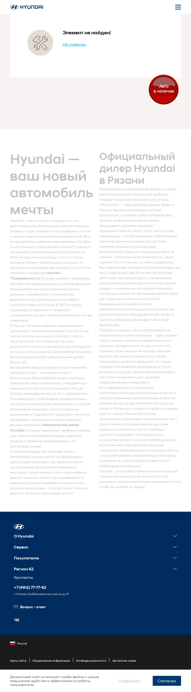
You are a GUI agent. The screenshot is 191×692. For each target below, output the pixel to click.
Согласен (167, 680)
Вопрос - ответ (33, 607)
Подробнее (129, 680)
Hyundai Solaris (22, 341)
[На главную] (26, 7)
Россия (22, 643)
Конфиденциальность (91, 660)
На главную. (75, 44)
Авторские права (124, 660)
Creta (75, 336)
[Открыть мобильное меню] (178, 6)
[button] (19, 526)
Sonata (16, 393)
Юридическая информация (51, 660)
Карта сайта (18, 660)
